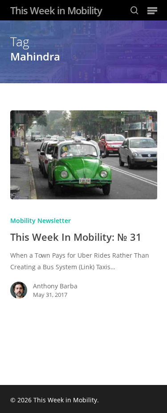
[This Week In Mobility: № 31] (83, 154)
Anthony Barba (55, 286)
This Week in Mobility (56, 10)
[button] (152, 10)
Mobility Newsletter (40, 220)
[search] (134, 10)
